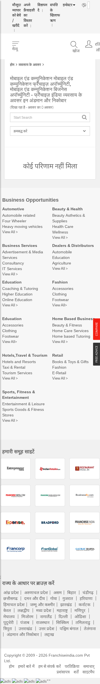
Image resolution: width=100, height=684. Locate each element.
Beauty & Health (67, 208)
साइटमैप (88, 672)
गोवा (53, 598)
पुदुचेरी (8, 622)
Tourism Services (17, 372)
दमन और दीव (34, 598)
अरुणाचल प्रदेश (36, 592)
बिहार (71, 592)
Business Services (19, 245)
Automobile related (18, 215)
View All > (10, 231)
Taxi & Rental (13, 367)
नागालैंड (46, 616)
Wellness (60, 232)
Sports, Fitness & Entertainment (18, 394)
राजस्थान (42, 622)
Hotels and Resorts (19, 361)
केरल (7, 610)
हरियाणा (86, 598)
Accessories (62, 288)
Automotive (13, 208)
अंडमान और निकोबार (23, 634)
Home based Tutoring (71, 336)
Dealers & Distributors (73, 245)
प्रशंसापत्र (63, 672)
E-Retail (59, 372)
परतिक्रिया (72, 666)
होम (12, 64)
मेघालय (9, 616)
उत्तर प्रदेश (46, 628)
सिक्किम (62, 622)
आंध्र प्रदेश (11, 592)
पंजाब (24, 622)
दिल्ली (63, 616)
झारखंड (66, 604)
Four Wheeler (14, 220)
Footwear (60, 299)
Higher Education (17, 294)
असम (57, 592)
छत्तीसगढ (10, 598)
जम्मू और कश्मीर (42, 604)
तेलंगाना (90, 628)
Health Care (62, 226)
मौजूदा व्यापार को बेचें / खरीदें (15, 12)
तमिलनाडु (83, 622)
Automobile (62, 251)
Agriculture (61, 263)
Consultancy (13, 263)
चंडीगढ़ (87, 592)
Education (61, 257)
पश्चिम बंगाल (69, 628)
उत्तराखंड (25, 628)
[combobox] (50, 117)
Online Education (17, 299)
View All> (59, 305)
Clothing (59, 294)
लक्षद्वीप (23, 610)
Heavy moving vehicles (22, 226)
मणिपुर (79, 610)
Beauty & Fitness (67, 325)
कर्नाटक (84, 604)
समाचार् (88, 666)
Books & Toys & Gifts (70, 361)
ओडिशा (80, 616)
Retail (57, 355)
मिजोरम (27, 616)
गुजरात (67, 598)
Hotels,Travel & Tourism (24, 355)
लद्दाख (49, 634)
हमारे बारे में (26, 666)
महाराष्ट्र (62, 610)
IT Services (12, 268)
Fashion (60, 282)
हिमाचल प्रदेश (13, 604)
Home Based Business (73, 318)
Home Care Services (70, 330)
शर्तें (76, 672)
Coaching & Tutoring (20, 288)
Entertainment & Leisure (23, 403)
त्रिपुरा (7, 628)
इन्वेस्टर (61, 5)
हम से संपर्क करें (49, 666)
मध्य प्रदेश (43, 610)
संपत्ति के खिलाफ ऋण (49, 10)
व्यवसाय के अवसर (30, 64)
